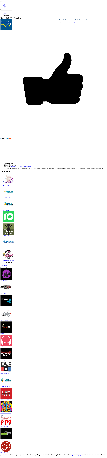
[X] (3, 138)
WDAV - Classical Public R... (6, 320)
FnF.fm (1, 346)
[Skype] (6, 138)
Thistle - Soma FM (6, 235)
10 (3, 222)
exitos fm (2, 333)
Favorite (4, 7)
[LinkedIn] (8, 138)
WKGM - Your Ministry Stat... (6, 399)
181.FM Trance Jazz (7, 197)
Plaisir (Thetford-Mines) (5, 306)
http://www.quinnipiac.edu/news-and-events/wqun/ (20, 166)
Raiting (4, 6)
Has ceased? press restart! (70, 22)
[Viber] (4, 138)
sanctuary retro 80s (4, 280)
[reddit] (10, 138)
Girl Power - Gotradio (7, 247)
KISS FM (2, 439)
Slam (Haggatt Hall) (4, 359)
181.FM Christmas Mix (5, 386)
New (4, 5)
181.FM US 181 (6, 210)
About (70, 455)
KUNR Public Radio (4, 373)
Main (4, 12)
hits (3, 14)
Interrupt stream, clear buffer (80, 22)
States (4, 3)
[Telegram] (1, 138)
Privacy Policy (75, 455)
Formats (4, 4)
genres (4, 13)
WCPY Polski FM (4, 426)
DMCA (79, 455)
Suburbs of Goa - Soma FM (5, 413)
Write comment (3, 265)
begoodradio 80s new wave (8, 260)
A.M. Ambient (6, 185)
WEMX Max (3, 293)
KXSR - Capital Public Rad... (6, 452)
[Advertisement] (14, 142)
